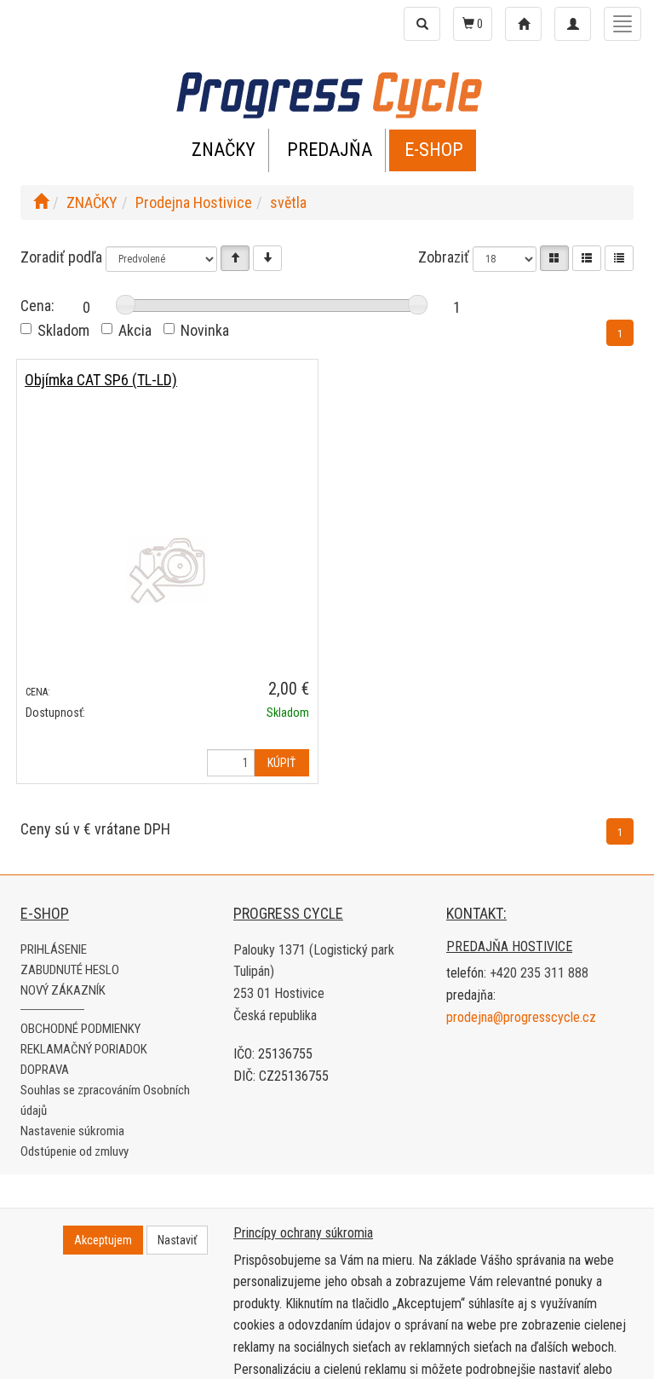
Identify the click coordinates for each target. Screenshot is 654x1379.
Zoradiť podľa (61, 257)
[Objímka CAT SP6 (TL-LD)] (168, 570)
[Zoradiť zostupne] (267, 258)
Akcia (135, 330)
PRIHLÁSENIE (53, 949)
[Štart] (41, 202)
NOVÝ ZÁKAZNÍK (63, 990)
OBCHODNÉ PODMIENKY (80, 1028)
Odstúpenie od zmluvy (74, 1151)
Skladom (63, 330)
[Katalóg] (554, 258)
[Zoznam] (586, 258)
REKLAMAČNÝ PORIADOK (83, 1049)
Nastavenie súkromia (72, 1131)
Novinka (205, 330)
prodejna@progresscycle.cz (521, 1017)
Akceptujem (103, 1240)
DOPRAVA (44, 1069)
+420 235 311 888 (539, 973)
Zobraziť (443, 257)
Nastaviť (177, 1240)
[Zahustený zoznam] (619, 258)
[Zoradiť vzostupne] (235, 258)
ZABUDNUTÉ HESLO (69, 970)
